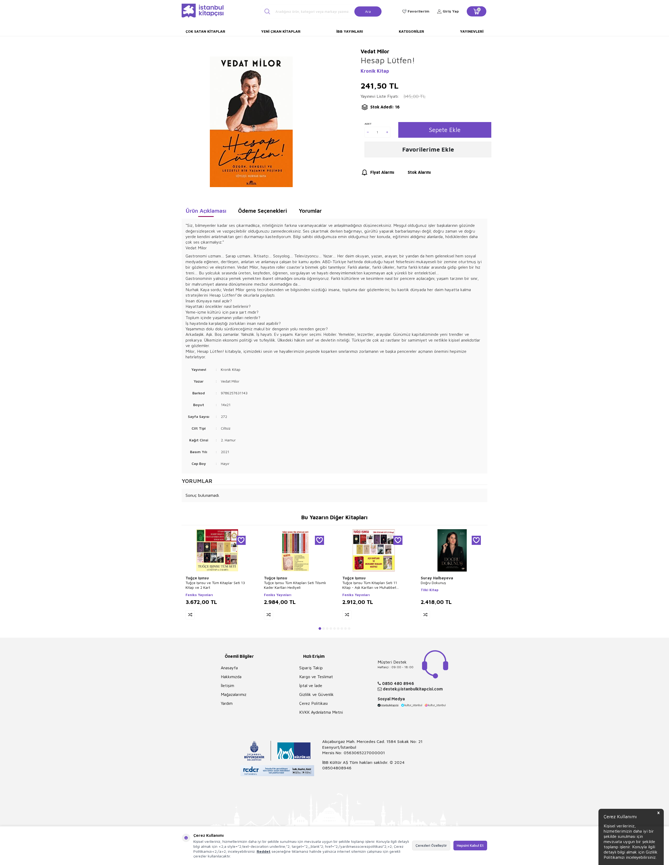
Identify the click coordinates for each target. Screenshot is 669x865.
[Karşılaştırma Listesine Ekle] (190, 614)
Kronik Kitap (375, 71)
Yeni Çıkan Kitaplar (281, 31)
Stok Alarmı (419, 172)
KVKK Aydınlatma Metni (321, 712)
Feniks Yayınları (199, 595)
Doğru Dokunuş (433, 582)
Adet (368, 123)
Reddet (263, 851)
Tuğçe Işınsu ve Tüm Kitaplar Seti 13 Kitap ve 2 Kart (215, 585)
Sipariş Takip (311, 667)
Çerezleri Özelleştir (431, 845)
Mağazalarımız (233, 694)
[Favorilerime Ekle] (241, 540)
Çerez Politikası (313, 703)
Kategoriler (411, 31)
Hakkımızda (231, 676)
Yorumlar (310, 210)
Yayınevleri (471, 31)
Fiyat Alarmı (382, 172)
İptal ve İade (310, 685)
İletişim (227, 685)
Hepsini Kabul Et (470, 845)
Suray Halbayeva (437, 578)
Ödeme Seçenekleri (262, 210)
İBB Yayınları (349, 31)
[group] (251, 121)
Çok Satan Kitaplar (205, 31)
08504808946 (336, 767)
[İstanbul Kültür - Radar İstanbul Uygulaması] (277, 771)
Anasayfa (229, 667)
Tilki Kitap (430, 590)
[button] (320, 628)
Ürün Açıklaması (206, 210)
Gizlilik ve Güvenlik (316, 694)
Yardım (227, 703)
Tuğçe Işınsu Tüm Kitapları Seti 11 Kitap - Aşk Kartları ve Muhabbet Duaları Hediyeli (369, 585)
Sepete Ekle (444, 129)
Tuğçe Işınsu (197, 578)
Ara (368, 11)
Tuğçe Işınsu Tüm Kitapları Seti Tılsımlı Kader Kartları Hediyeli (295, 585)
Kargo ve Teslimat (316, 676)
